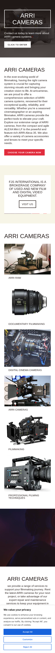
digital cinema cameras (25, 370)
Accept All (27, 632)
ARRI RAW (14, 277)
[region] (27, 629)
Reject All (27, 647)
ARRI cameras (18, 409)
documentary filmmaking (26, 324)
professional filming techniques (23, 496)
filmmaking (16, 449)
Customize (27, 639)
